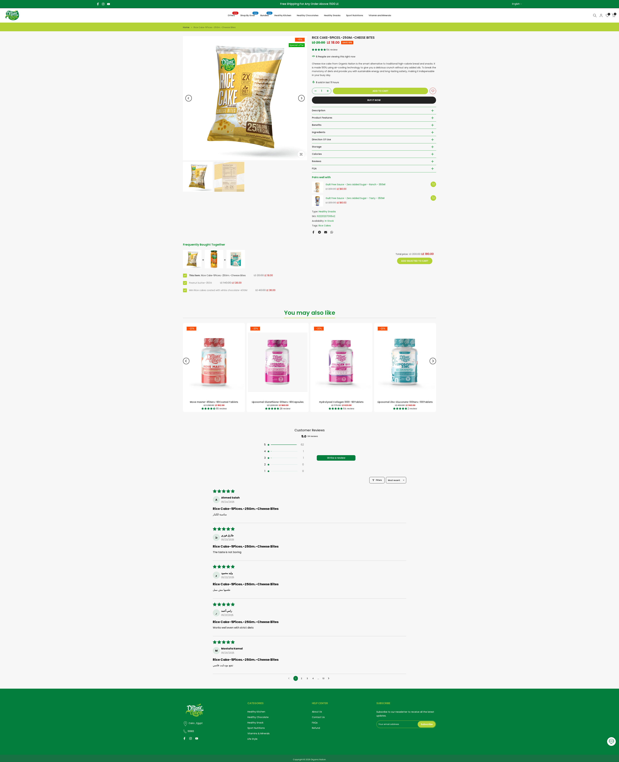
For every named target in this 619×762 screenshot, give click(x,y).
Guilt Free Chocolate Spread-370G (214, 401)
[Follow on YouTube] (108, 4)
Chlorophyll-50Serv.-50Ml (278, 401)
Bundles (265, 15)
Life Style (252, 739)
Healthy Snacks (332, 15)
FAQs (315, 722)
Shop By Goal (248, 15)
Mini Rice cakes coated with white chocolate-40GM (218, 290)
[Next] (301, 98)
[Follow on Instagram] (103, 4)
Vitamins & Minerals (258, 733)
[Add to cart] (433, 184)
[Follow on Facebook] (97, 4)
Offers (232, 15)
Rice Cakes (325, 225)
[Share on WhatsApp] (331, 232)
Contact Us (318, 717)
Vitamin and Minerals (380, 15)
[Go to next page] (329, 678)
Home (186, 27)
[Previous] (188, 98)
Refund (316, 728)
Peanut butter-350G (200, 283)
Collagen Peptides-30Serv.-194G (341, 401)
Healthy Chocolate (258, 717)
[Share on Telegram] (319, 232)
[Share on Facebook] (313, 232)
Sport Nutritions (354, 15)
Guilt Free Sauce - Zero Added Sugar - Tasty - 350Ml (355, 198)
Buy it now (374, 100)
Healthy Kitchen (282, 15)
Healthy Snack (255, 722)
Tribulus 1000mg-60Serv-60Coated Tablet (405, 401)
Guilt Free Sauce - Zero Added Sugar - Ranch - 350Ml (355, 184)
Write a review (336, 458)
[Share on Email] (325, 232)
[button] (319, 49)
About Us (317, 711)
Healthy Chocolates (307, 15)
